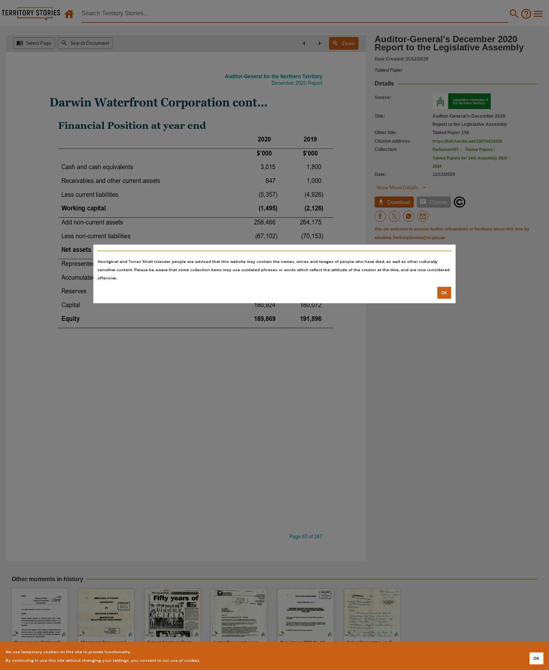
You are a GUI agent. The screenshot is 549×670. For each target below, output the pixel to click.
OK (444, 292)
